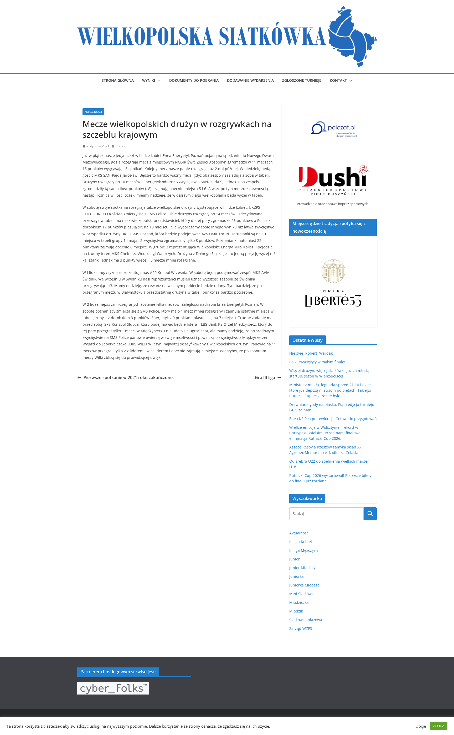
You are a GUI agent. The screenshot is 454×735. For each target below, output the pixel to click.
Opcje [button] (420, 726)
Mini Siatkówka (302, 593)
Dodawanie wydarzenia (250, 80)
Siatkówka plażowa (305, 619)
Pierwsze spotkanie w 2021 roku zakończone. (129, 377)
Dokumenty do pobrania (194, 80)
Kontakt (338, 80)
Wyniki (148, 80)
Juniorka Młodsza (304, 585)
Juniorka (296, 576)
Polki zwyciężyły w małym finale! (317, 361)
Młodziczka (299, 602)
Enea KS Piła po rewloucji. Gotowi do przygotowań (333, 418)
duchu (120, 146)
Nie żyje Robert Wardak (311, 353)
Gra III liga (265, 377)
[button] (158, 81)
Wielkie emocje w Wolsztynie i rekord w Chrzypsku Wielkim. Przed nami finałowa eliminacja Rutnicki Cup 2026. (324, 433)
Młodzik (296, 611)
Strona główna (118, 80)
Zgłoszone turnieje (301, 80)
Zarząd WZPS (300, 628)
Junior (294, 559)
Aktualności (93, 112)
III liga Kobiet (300, 541)
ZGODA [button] (438, 725)
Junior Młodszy (302, 567)
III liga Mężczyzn (303, 550)
